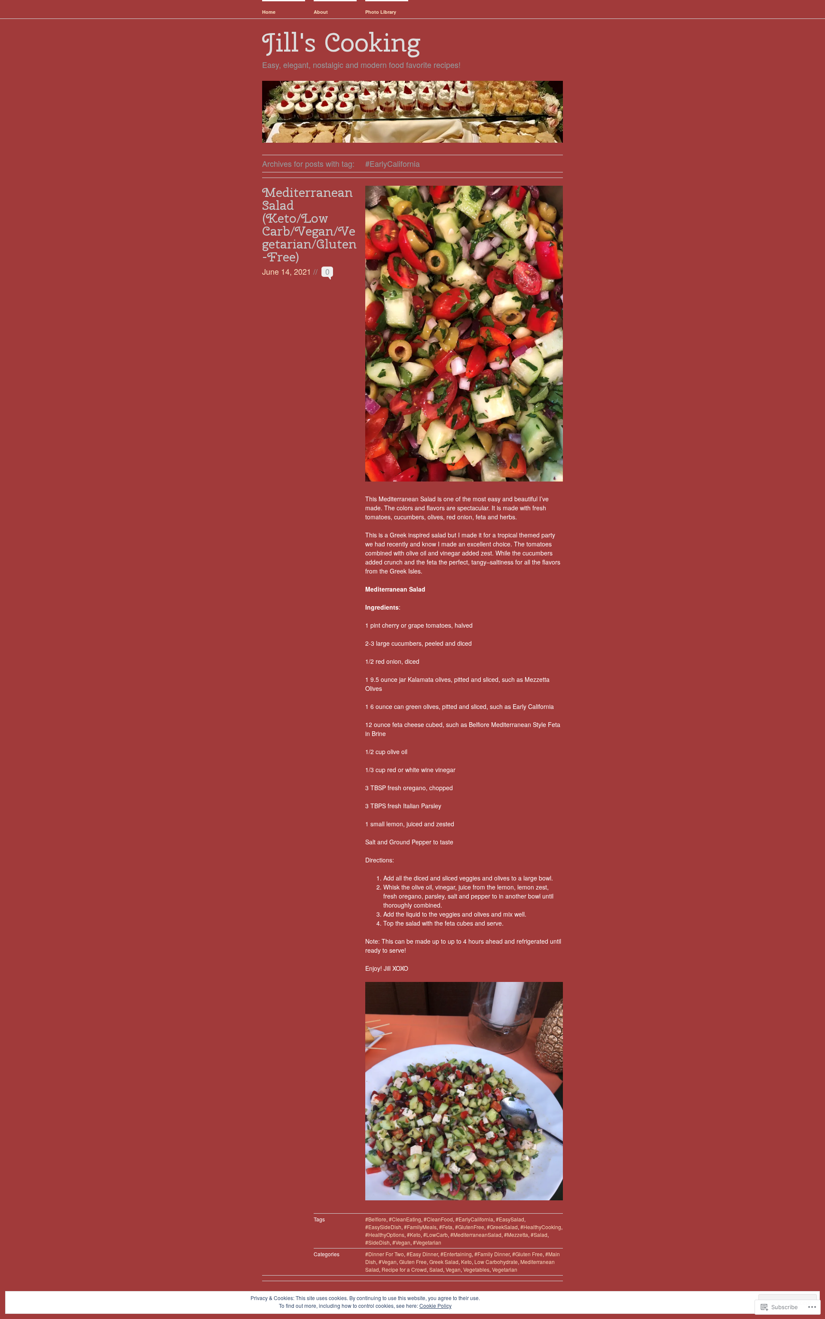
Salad (436, 1269)
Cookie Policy (435, 1305)
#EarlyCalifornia (474, 1219)
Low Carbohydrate (496, 1261)
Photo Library (380, 12)
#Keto (414, 1234)
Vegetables (476, 1269)
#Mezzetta (516, 1234)
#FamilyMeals (420, 1226)
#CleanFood (438, 1219)
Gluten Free (413, 1261)
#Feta (445, 1226)
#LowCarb (435, 1234)
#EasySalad (510, 1219)
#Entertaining (456, 1254)
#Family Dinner (492, 1254)
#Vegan (401, 1242)
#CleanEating (405, 1219)
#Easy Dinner (422, 1254)
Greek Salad (443, 1261)
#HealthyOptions (384, 1234)
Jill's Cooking (341, 42)
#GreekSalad (502, 1226)
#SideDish (377, 1242)
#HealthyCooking (540, 1226)
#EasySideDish (383, 1226)
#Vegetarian (427, 1242)
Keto (466, 1261)
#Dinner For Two (384, 1254)
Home (268, 12)
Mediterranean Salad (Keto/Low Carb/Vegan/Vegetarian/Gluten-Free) (309, 224)
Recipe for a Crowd (404, 1269)
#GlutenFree (469, 1226)
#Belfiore (375, 1219)
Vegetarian (504, 1269)
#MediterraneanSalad (475, 1234)
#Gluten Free (527, 1254)
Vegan (453, 1269)
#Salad (539, 1234)
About (321, 12)
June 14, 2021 (286, 271)
